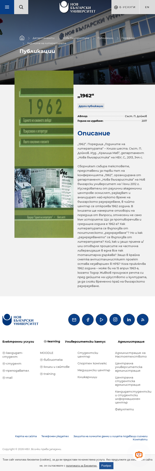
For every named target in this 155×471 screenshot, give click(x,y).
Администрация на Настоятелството (131, 354)
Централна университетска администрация (128, 367)
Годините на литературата (46, 43)
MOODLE (46, 353)
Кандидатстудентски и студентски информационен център (132, 397)
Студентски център (88, 354)
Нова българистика (76, 38)
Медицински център (94, 370)
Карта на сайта (26, 436)
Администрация (131, 341)
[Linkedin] (129, 319)
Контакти (140, 439)
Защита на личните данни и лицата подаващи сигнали (110, 436)
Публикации (105, 38)
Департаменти (43, 38)
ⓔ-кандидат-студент (12, 355)
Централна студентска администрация (127, 381)
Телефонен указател (55, 436)
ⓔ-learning (52, 341)
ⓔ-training (48, 374)
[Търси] (21, 7)
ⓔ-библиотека (51, 360)
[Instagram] (115, 319)
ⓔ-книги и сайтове (55, 367)
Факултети (124, 409)
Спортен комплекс (92, 363)
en (147, 7)
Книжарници (87, 377)
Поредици (128, 38)
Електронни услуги (18, 341)
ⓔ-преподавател (15, 370)
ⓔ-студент (11, 363)
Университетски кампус (85, 341)
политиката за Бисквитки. (81, 465)
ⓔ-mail (7, 378)
